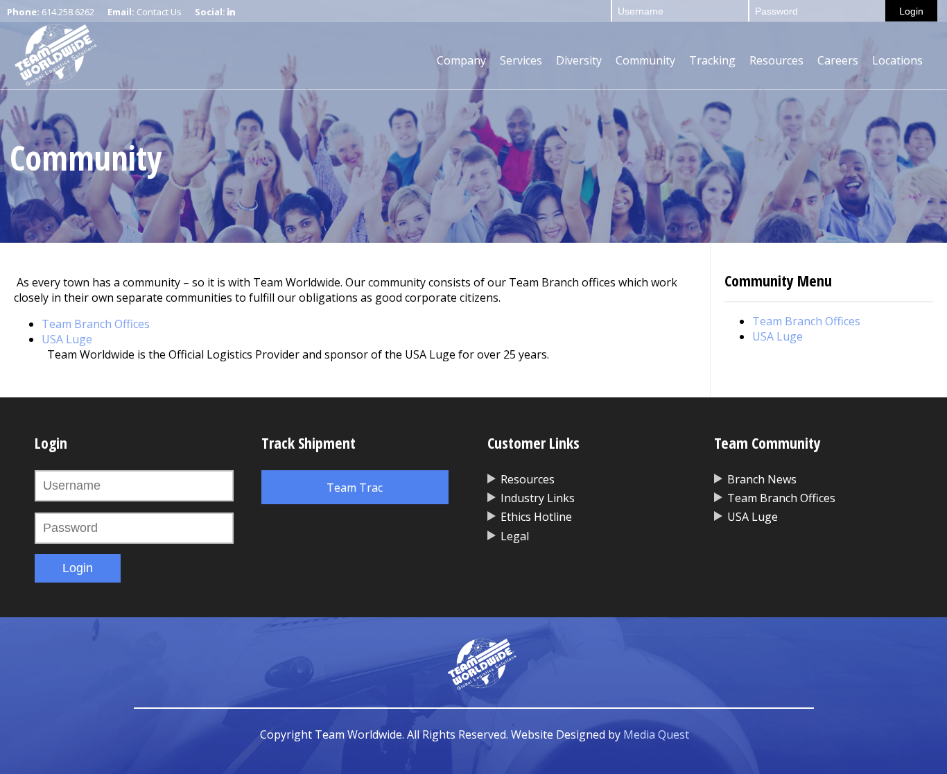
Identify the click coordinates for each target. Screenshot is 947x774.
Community (645, 60)
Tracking (712, 60)
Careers (837, 60)
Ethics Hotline (536, 516)
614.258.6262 (68, 12)
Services (521, 60)
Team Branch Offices (96, 324)
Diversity (579, 60)
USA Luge (67, 339)
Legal (515, 536)
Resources (776, 60)
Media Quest (656, 734)
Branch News (762, 479)
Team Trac (355, 487)
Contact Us (159, 12)
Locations (897, 60)
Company (461, 60)
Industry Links (538, 498)
